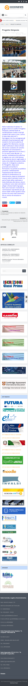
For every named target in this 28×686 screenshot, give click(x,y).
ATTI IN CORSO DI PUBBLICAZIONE (11, 438)
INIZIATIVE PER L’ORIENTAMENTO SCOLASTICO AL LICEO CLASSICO (10, 255)
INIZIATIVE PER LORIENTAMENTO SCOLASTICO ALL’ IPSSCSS (10, 249)
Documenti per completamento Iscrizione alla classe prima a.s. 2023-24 (14, 220)
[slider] (12, 91)
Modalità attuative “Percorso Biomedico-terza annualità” (13, 260)
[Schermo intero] (24, 91)
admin (8, 32)
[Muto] (21, 91)
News (22, 32)
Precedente (5, 211)
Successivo (23, 218)
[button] (14, 87)
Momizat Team (14, 683)
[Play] (4, 91)
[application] (14, 87)
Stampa (19, 34)
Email (24, 34)
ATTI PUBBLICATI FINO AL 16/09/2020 (11, 434)
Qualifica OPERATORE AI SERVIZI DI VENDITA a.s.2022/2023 (13, 213)
